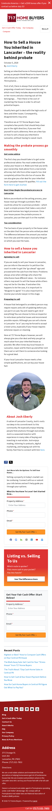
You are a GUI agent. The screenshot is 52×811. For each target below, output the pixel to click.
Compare (6, 31)
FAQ (3, 729)
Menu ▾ (45, 29)
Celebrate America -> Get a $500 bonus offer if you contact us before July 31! (23, 5)
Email (10, 520)
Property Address (15, 501)
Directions (6, 767)
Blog (4, 714)
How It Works (8, 725)
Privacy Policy (8, 736)
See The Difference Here (26, 579)
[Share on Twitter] (11, 462)
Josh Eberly (12, 66)
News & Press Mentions (12, 739)
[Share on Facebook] (6, 462)
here (42, 449)
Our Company (28, 27)
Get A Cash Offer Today (11, 27)
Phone (10, 510)
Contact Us (7, 722)
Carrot (35, 801)
